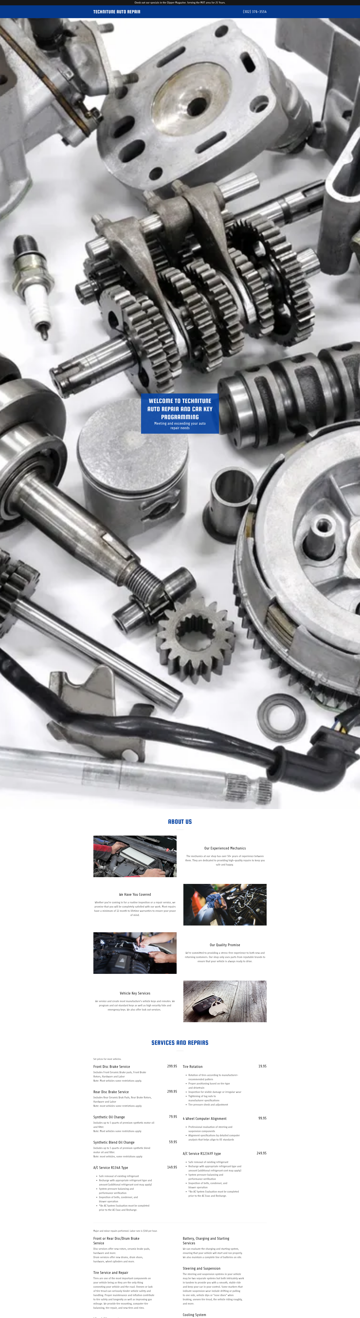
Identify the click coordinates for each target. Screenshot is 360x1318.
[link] (136, 12)
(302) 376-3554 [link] (255, 12)
